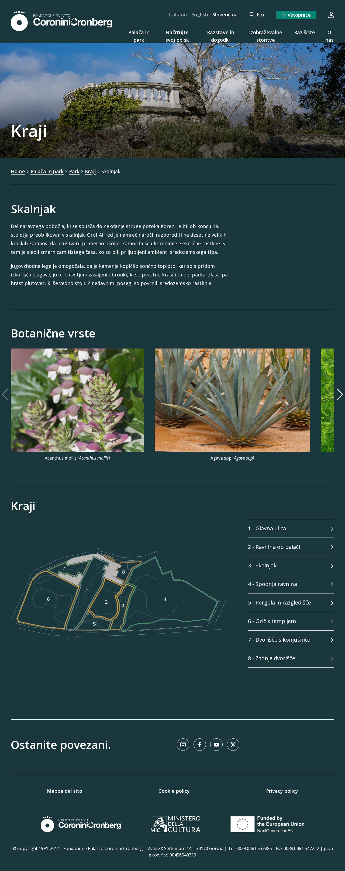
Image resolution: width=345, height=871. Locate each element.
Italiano (177, 14)
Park (74, 171)
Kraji (90, 171)
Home (18, 171)
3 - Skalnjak (262, 565)
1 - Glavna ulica (267, 528)
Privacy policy (282, 791)
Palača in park (47, 171)
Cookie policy (174, 791)
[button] (340, 404)
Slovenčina (225, 14)
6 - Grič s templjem (272, 621)
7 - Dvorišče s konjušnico (279, 639)
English (199, 14)
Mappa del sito (64, 791)
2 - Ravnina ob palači (274, 546)
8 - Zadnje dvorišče (271, 658)
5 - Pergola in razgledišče (279, 602)
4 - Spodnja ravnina (272, 584)
